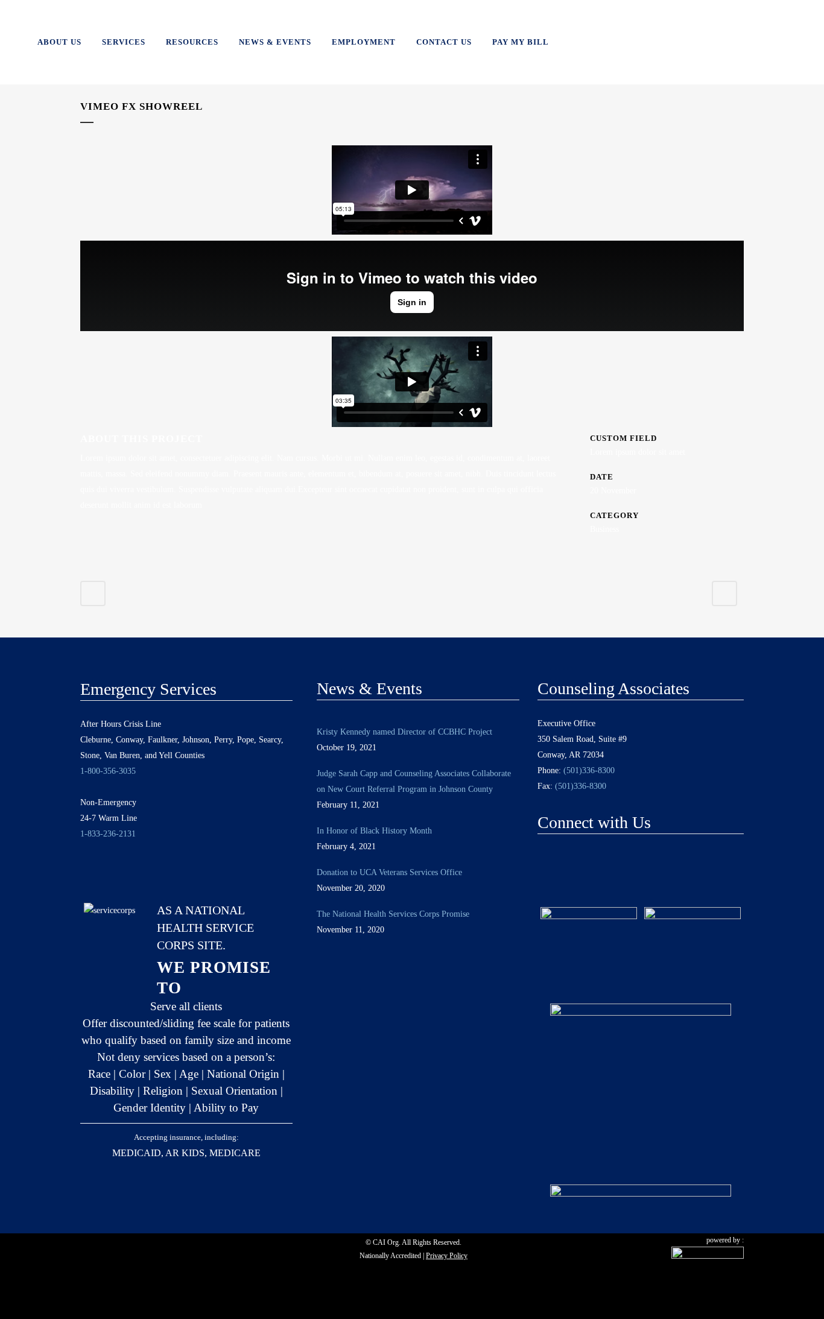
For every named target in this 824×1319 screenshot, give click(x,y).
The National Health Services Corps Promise (393, 914)
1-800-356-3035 (108, 771)
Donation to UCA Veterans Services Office (389, 872)
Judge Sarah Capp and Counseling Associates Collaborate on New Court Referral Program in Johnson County (414, 781)
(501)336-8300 (589, 770)
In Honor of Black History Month (374, 830)
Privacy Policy (446, 1255)
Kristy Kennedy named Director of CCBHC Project (404, 731)
